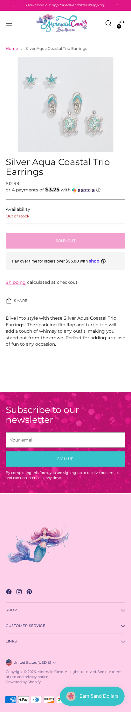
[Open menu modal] (9, 23)
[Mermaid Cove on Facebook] (9, 593)
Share (20, 301)
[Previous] (14, 5)
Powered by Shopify (23, 682)
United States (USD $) (32, 663)
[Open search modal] (108, 23)
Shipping (16, 282)
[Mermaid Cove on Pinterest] (30, 593)
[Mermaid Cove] (65, 23)
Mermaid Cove (50, 672)
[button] (65, 190)
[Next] (117, 5)
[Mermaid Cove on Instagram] (20, 593)
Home (12, 48)
